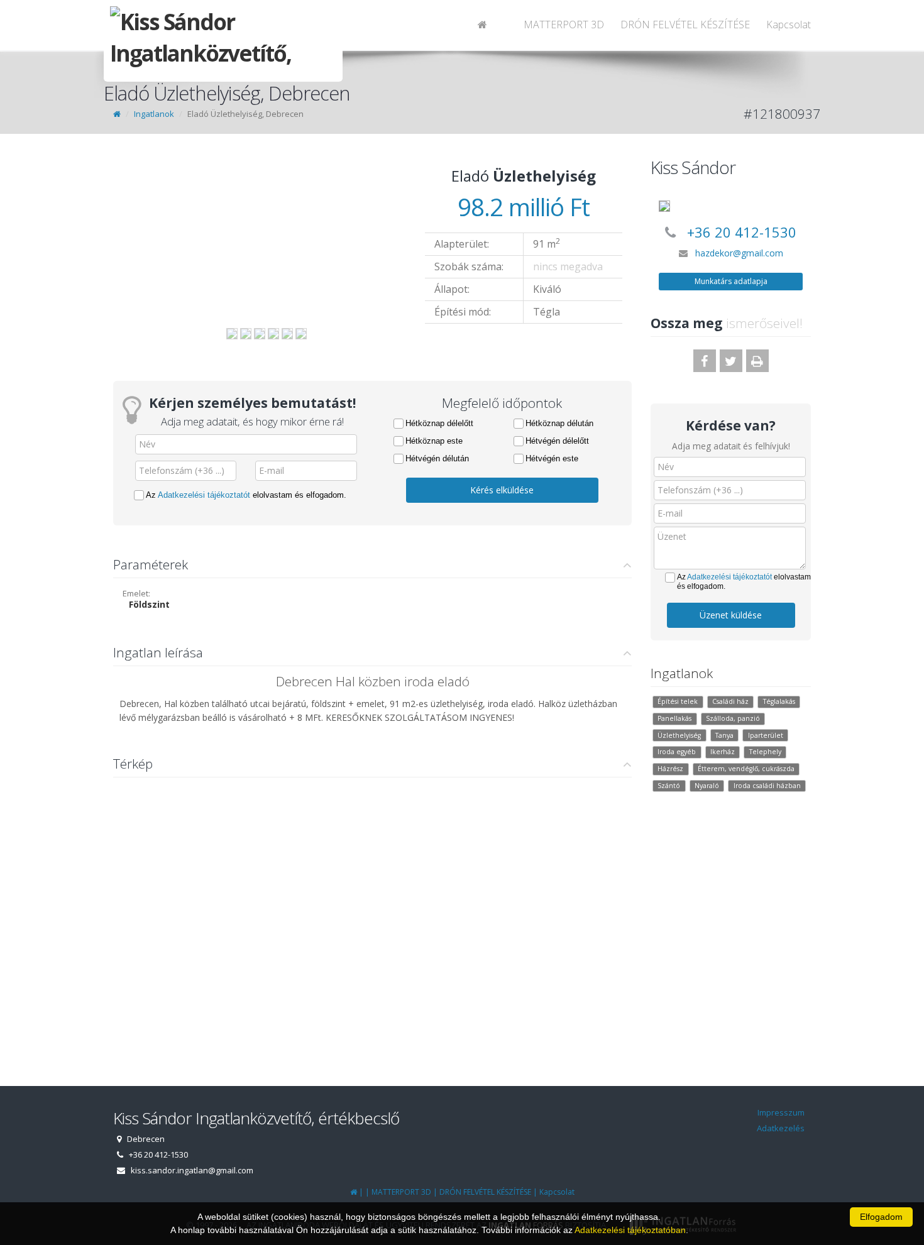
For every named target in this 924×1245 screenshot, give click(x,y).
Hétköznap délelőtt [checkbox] (439, 423)
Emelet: (136, 593)
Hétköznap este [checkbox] (434, 441)
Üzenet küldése (731, 615)
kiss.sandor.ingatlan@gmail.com (192, 1170)
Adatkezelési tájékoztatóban (630, 1230)
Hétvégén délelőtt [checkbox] (557, 441)
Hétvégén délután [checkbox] (437, 458)
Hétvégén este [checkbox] (551, 458)
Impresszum (781, 1112)
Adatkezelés (781, 1128)
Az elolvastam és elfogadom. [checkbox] (246, 495)
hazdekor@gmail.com (739, 253)
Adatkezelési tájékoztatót (204, 495)
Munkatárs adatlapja (731, 281)
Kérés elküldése (502, 490)
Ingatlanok (154, 113)
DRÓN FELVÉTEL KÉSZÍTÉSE (685, 24)
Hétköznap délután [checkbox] (559, 423)
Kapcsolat (788, 24)
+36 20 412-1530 (741, 231)
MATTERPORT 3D (564, 24)
